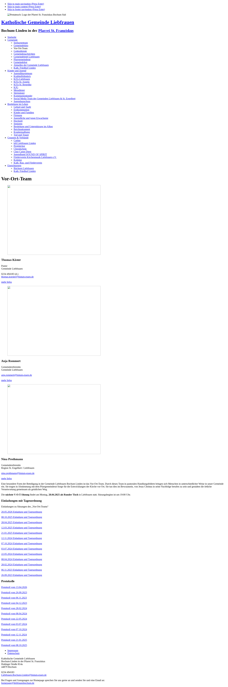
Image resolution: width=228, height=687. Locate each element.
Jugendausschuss (22, 101)
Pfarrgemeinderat (22, 59)
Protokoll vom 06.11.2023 (14, 597)
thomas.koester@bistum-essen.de (17, 276)
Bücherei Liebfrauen (24, 168)
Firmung (18, 115)
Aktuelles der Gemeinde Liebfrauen (31, 65)
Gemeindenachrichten (24, 54)
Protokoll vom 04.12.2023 (14, 603)
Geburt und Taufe (22, 107)
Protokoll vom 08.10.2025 (14, 645)
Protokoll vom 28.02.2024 (14, 608)
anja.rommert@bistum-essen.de (16, 375)
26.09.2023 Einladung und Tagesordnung (21, 575)
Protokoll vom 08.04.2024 (14, 613)
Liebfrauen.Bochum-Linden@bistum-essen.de (24, 675)
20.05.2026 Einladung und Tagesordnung (21, 512)
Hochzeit (18, 121)
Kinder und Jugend (16, 70)
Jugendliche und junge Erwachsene (31, 118)
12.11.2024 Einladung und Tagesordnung (21, 538)
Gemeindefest (20, 62)
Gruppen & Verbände (18, 137)
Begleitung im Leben (17, 104)
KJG (16, 87)
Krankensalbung (22, 132)
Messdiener (19, 90)
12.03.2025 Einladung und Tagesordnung (21, 527)
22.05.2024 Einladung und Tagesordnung (21, 554)
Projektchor (19, 146)
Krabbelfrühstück (22, 76)
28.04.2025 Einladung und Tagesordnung (21, 522)
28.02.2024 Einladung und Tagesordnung (21, 564)
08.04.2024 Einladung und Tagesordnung (21, 559)
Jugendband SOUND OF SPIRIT (30, 154)
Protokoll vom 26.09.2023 (14, 592)
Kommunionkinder (23, 95)
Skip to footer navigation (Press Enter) (26, 9)
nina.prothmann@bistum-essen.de (17, 473)
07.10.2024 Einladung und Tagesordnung (21, 543)
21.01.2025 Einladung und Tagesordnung (21, 533)
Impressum (12, 650)
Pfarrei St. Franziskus (56, 31)
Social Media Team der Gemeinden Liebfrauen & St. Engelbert (44, 98)
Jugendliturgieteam (23, 73)
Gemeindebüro (21, 45)
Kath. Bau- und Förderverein (28, 162)
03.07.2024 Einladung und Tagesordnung (21, 548)
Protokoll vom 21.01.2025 (14, 640)
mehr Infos (6, 282)
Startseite (11, 37)
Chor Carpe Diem (22, 151)
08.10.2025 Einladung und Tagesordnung (21, 517)
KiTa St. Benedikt (22, 84)
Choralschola (20, 148)
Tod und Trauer (21, 135)
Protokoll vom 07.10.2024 (14, 629)
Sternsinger (19, 93)
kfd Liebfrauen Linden (25, 143)
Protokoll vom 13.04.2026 (14, 587)
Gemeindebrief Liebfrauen (27, 56)
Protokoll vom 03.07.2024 (14, 624)
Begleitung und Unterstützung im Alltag (33, 126)
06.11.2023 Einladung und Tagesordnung (21, 570)
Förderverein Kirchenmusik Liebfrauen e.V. (35, 157)
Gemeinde (12, 40)
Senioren (18, 123)
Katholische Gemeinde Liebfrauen (37, 22)
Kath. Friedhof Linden (25, 68)
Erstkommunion (21, 109)
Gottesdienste (20, 51)
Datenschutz (13, 653)
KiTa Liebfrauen (22, 79)
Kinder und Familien (24, 112)
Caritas (17, 140)
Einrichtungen (14, 165)
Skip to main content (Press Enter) (24, 6)
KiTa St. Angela (21, 81)
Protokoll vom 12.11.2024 (14, 634)
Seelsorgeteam (21, 42)
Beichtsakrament (22, 129)
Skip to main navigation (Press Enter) (25, 3)
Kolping (18, 160)
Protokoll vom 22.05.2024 (14, 619)
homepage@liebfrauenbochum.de (17, 683)
